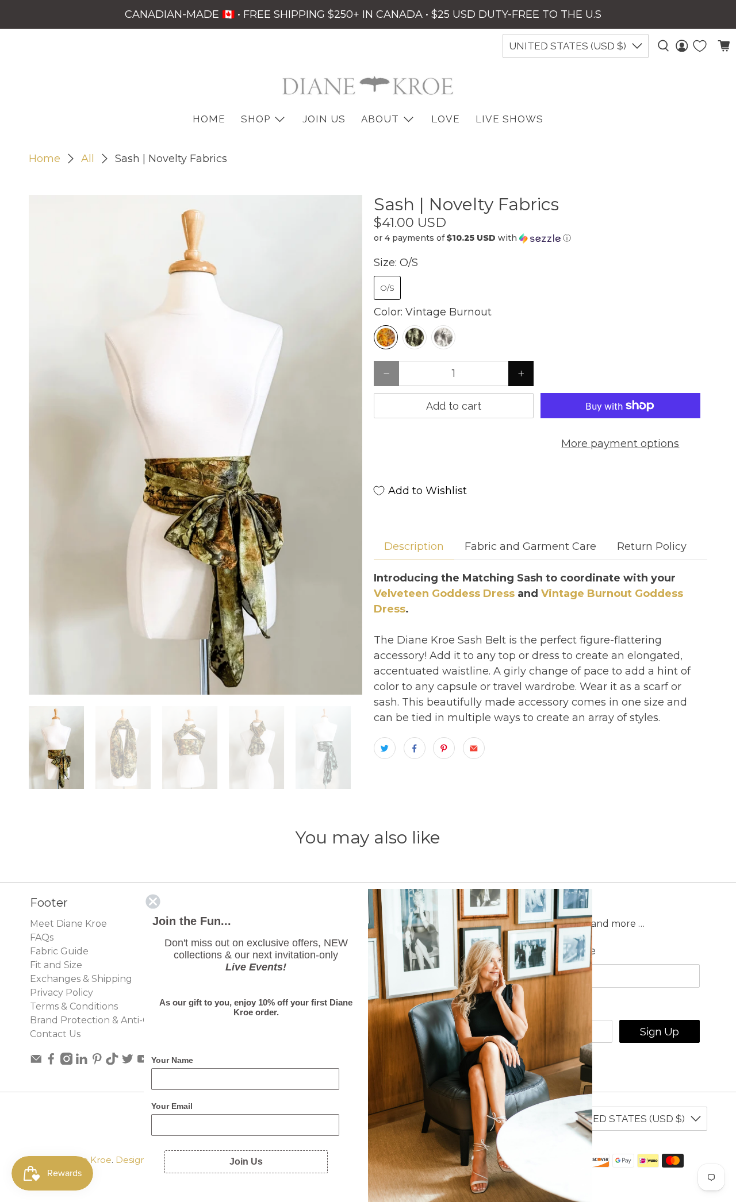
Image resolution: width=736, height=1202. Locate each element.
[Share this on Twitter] (385, 748)
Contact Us (55, 1033)
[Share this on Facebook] (414, 748)
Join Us (324, 119)
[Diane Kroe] (368, 85)
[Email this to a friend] (474, 748)
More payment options (620, 443)
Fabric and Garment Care (530, 546)
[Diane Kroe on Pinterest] (97, 1061)
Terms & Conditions (74, 1006)
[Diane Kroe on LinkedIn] (81, 1061)
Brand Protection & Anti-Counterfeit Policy (128, 1020)
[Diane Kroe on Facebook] (51, 1061)
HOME (209, 119)
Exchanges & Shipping (81, 978)
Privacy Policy (61, 992)
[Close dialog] (153, 901)
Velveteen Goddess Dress (444, 593)
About (380, 119)
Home (44, 158)
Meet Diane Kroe (68, 923)
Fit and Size (56, 965)
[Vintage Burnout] (386, 337)
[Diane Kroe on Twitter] (127, 1061)
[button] (540, 238)
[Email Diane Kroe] (36, 1061)
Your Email (172, 1106)
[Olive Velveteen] (414, 337)
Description (414, 546)
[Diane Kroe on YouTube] (143, 1061)
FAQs (41, 937)
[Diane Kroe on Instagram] (66, 1061)
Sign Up (659, 1032)
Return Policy (652, 546)
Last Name (568, 951)
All (87, 158)
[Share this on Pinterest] (444, 748)
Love (445, 119)
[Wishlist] (700, 46)
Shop (255, 119)
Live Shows (509, 119)
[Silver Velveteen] (443, 337)
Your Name (172, 1060)
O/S (387, 287)
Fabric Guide (59, 951)
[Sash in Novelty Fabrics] (195, 445)
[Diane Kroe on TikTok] (112, 1061)
